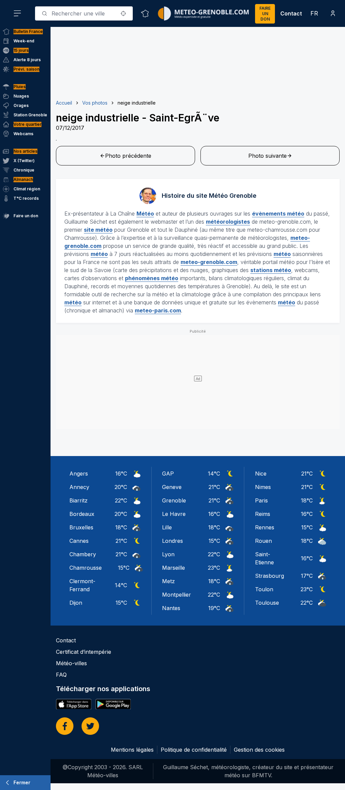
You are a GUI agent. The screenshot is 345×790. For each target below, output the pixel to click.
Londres (172, 540)
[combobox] (84, 13)
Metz (168, 581)
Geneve (172, 487)
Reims (262, 514)
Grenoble (174, 500)
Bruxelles (81, 527)
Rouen (263, 540)
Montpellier (176, 594)
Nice (260, 473)
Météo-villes (71, 663)
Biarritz (78, 500)
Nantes (171, 608)
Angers (78, 473)
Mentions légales (132, 749)
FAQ (61, 674)
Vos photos (94, 103)
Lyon (168, 554)
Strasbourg (269, 575)
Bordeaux (81, 514)
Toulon (264, 589)
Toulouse (267, 602)
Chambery (82, 554)
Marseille (173, 567)
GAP (168, 473)
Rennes (264, 527)
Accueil (64, 103)
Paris (261, 500)
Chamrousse (85, 567)
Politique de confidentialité (194, 749)
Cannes (79, 540)
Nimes (263, 487)
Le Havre (174, 514)
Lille (167, 527)
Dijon (75, 602)
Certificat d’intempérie (83, 651)
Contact (291, 13)
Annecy (79, 487)
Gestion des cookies (259, 749)
